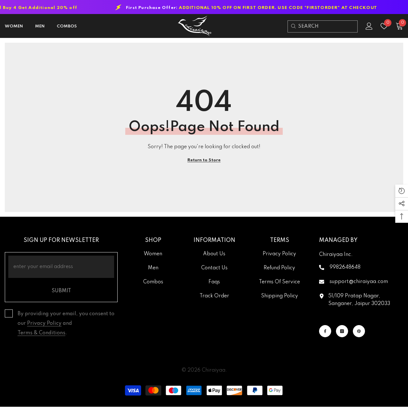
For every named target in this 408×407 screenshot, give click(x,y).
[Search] (293, 26)
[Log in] (369, 26)
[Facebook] (325, 331)
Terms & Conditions (41, 333)
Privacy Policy (44, 323)
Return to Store (204, 160)
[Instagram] (342, 331)
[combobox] (327, 26)
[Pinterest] (359, 331)
